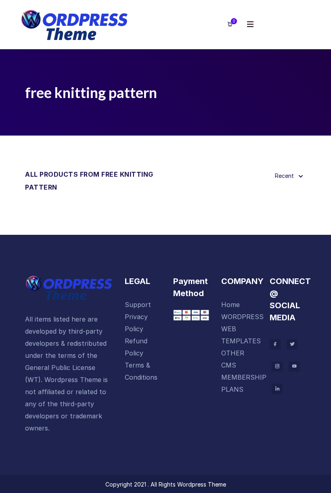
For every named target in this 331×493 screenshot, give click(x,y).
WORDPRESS (242, 317)
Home (230, 305)
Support (138, 305)
